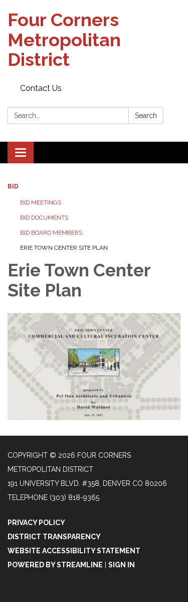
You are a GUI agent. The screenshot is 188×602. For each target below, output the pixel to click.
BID (13, 186)
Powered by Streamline (55, 565)
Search (146, 116)
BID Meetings (40, 202)
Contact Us (41, 88)
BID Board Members (51, 232)
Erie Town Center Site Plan (64, 247)
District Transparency (54, 537)
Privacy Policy (36, 523)
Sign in (121, 565)
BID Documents (44, 217)
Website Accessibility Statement (74, 551)
